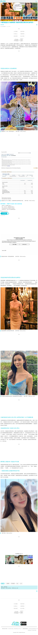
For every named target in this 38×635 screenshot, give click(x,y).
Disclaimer (29, 630)
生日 (21, 583)
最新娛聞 (2, 24)
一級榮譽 (7, 583)
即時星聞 (13, 583)
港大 (17, 583)
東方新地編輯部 (3, 26)
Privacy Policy (34, 630)
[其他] (37, 25)
